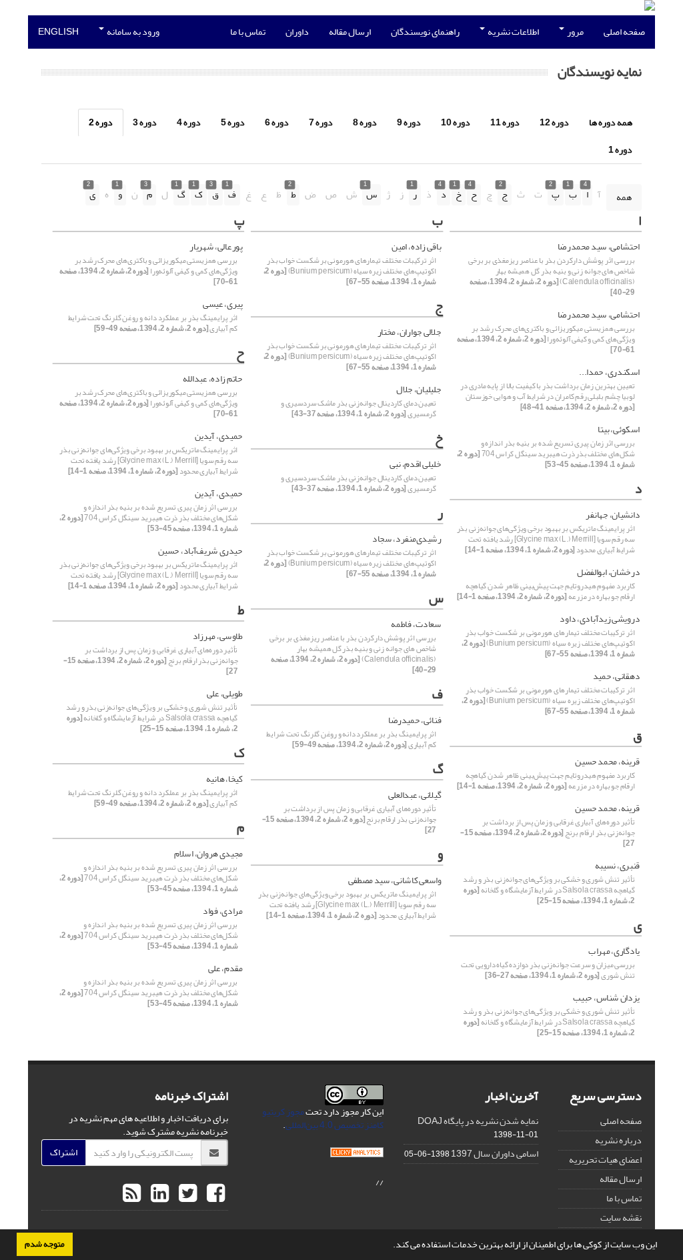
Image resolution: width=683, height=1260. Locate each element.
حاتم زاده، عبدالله (212, 379)
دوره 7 (321, 122)
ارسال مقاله (350, 32)
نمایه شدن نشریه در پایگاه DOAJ (478, 1121)
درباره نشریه (618, 1140)
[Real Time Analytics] (357, 1156)
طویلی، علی (224, 694)
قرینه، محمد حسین (607, 762)
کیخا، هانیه (224, 779)
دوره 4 (189, 122)
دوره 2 (101, 122)
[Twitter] (186, 1194)
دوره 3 (145, 122)
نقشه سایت (621, 1218)
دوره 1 (620, 150)
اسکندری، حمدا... (609, 372)
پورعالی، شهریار (215, 247)
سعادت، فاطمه (416, 624)
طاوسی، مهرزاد (217, 636)
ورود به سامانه (132, 32)
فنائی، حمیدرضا (414, 720)
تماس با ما (247, 32)
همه (624, 197)
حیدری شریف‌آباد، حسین (200, 551)
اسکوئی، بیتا (619, 430)
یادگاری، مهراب (614, 951)
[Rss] (131, 1194)
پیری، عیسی (222, 304)
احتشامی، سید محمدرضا (599, 247)
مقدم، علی (225, 969)
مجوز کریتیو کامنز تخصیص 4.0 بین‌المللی (323, 1118)
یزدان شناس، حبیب (606, 998)
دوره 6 (277, 122)
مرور (575, 32)
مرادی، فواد (222, 911)
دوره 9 (409, 122)
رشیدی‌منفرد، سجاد (406, 539)
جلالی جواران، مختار (409, 332)
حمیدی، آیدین (218, 436)
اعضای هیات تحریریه (605, 1160)
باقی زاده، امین (416, 247)
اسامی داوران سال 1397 (494, 1154)
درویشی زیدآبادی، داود (600, 619)
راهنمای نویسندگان (425, 32)
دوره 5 (233, 122)
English (58, 32)
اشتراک (63, 1152)
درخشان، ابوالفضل (608, 572)
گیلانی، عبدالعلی (414, 795)
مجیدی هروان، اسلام (208, 854)
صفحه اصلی (624, 32)
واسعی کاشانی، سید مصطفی (394, 880)
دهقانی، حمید (616, 676)
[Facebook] (214, 1194)
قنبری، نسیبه (617, 866)
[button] (390, 1246)
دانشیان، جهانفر (613, 515)
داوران (297, 32)
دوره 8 (365, 122)
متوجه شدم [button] (45, 1244)
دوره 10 (455, 122)
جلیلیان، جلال (418, 390)
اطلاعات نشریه (512, 32)
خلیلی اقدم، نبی (415, 464)
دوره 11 (505, 122)
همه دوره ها (610, 122)
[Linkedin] (158, 1194)
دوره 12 (554, 122)
